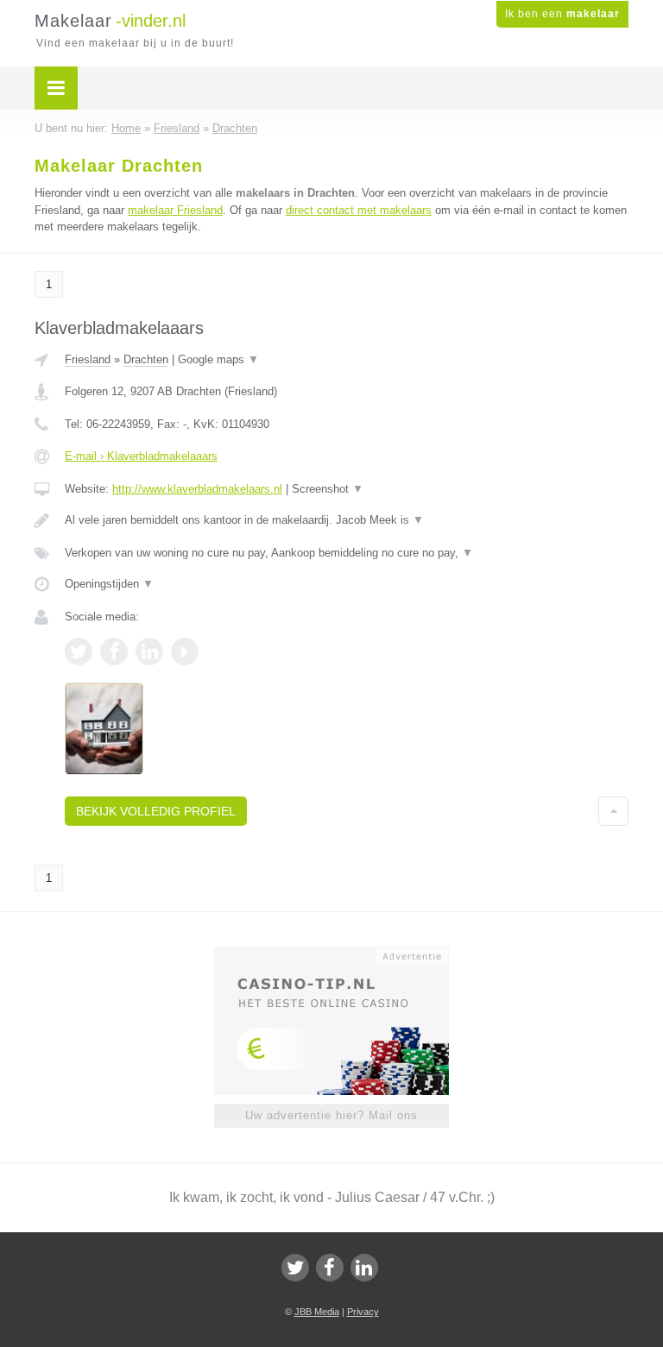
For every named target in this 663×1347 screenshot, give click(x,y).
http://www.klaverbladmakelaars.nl (197, 488)
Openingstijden (109, 583)
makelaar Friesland (175, 210)
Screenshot (327, 488)
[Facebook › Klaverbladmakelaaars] (114, 651)
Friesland (87, 359)
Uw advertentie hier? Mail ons (331, 1115)
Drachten (145, 359)
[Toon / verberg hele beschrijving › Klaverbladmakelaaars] (346, 520)
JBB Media (316, 1311)
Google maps (218, 359)
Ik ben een (562, 14)
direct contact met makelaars (359, 210)
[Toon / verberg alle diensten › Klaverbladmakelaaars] (346, 553)
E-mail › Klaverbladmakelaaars (141, 456)
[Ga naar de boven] (613, 811)
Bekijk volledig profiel (156, 811)
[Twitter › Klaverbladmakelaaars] (78, 651)
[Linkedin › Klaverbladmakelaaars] (149, 651)
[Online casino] (343, 954)
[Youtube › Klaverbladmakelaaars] (185, 651)
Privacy (363, 1311)
